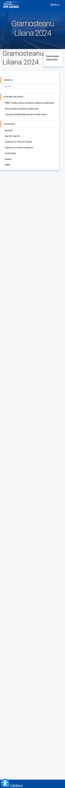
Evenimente (10, 153)
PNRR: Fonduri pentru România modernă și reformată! (29, 103)
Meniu (56, 4)
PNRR (7, 165)
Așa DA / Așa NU (12, 136)
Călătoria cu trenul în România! (19, 147)
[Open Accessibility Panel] (5, 783)
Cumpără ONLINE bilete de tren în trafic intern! (26, 114)
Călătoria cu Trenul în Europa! (18, 142)
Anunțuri (9, 130)
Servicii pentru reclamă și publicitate (21, 109)
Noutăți (8, 159)
